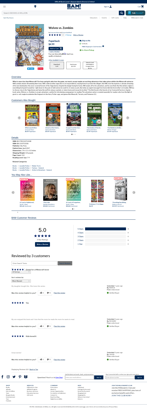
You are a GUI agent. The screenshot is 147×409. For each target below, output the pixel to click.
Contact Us (53, 395)
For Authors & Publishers (58, 393)
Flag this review (59, 293)
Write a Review (78, 35)
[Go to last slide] (19, 117)
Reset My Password (84, 391)
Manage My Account (84, 389)
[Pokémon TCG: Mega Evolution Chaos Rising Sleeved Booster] (97, 191)
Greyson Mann (54, 32)
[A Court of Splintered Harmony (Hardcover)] (27, 190)
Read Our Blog (54, 397)
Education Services (33, 393)
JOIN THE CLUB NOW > (122, 395)
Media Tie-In (36, 166)
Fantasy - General (38, 168)
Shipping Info (81, 395)
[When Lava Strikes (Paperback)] (32, 115)
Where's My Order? (84, 397)
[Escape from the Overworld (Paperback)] (74, 114)
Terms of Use (94, 407)
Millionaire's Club (137, 18)
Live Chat (59, 377)
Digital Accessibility (56, 399)
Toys (7, 399)
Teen (7, 393)
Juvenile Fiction (24, 166)
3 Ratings (68, 35)
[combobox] (64, 13)
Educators (93, 18)
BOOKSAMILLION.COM (70, 407)
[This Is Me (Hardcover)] (50, 190)
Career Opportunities (57, 391)
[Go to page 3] (75, 134)
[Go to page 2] (73, 134)
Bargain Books (10, 395)
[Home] (73, 6)
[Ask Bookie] (135, 12)
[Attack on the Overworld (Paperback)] (53, 114)
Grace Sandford (67, 32)
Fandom (8, 401)
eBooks (8, 389)
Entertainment (10, 397)
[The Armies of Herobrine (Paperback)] (94, 114)
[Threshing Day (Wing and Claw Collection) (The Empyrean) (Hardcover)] (121, 189)
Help (125, 18)
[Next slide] (127, 117)
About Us (53, 389)
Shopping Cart (82, 393)
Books (15, 166)
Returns (80, 399)
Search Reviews (65, 263)
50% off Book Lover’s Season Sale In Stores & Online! (75, 2)
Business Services (32, 391)
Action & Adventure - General (42, 170)
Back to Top (34, 369)
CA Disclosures (103, 407)
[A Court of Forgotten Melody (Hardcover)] (74, 190)
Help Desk (81, 387)
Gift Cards (115, 18)
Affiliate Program (32, 389)
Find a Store (54, 387)
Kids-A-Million (10, 391)
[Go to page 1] (71, 134)
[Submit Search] (121, 13)
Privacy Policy (113, 407)
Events (104, 18)
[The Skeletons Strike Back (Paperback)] (115, 114)
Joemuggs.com (84, 407)
